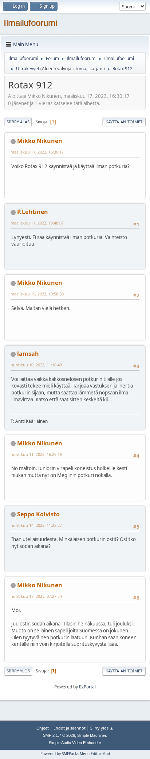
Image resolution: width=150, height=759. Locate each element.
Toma (80, 68)
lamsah (28, 354)
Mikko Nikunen (39, 141)
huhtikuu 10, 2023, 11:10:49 (36, 364)
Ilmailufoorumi (30, 23)
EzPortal (87, 687)
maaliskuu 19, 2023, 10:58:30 (37, 294)
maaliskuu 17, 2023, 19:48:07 (37, 223)
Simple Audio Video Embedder (75, 742)
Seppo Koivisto (38, 514)
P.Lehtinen (32, 212)
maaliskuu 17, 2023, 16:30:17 (37, 152)
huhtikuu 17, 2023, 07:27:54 (36, 596)
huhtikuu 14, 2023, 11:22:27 (36, 525)
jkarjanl (95, 68)
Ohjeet (42, 728)
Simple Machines (92, 735)
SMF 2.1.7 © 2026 (59, 735)
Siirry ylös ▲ (102, 728)
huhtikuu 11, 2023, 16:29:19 (36, 454)
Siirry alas (18, 121)
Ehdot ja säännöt (70, 728)
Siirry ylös (18, 670)
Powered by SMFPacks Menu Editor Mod (75, 753)
